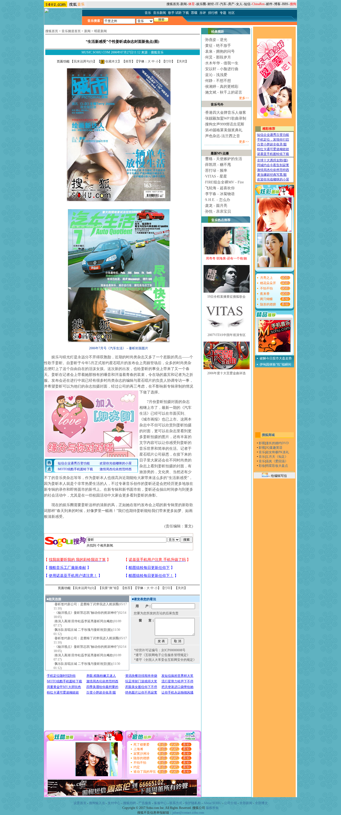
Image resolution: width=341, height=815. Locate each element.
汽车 (223, 4)
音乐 (262, 452)
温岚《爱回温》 (277, 461)
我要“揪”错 (109, 588)
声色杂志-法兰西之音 (222, 136)
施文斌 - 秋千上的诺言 (223, 92)
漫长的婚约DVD (277, 443)
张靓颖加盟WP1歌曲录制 (225, 118)
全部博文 (261, 803)
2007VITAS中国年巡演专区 (227, 335)
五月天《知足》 (277, 457)
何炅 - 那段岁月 (218, 57)
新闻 (183, 4)
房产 (231, 4)
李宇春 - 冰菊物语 (220, 194)
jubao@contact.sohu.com (188, 812)
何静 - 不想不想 (218, 81)
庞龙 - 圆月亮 (216, 206)
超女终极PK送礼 (277, 452)
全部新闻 (245, 803)
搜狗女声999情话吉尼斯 (224, 124)
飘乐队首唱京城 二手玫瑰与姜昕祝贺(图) (83, 630)
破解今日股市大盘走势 (276, 358)
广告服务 (145, 803)
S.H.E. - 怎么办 (217, 200)
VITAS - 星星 (216, 176)
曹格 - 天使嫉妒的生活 (223, 159)
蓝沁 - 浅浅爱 (216, 75)
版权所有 (212, 808)
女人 (239, 4)
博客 (277, 4)
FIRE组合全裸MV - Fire (224, 182)
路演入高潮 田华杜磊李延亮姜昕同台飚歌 (84, 621)
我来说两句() (83, 61)
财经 (211, 4)
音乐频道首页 (71, 31)
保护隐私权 (193, 803)
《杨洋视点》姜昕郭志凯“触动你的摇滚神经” (86, 613)
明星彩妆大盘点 (277, 466)
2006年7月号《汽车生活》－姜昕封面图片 (118, 348)
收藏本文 (111, 61)
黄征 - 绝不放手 (218, 46)
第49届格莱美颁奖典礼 (223, 130)
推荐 (128, 61)
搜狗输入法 (97, 803)
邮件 (269, 4)
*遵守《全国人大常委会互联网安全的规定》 (165, 660)
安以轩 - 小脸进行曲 (221, 69)
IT (217, 4)
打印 (168, 61)
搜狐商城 (268, 435)
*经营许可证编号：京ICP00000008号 (159, 650)
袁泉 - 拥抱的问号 (220, 51)
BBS (285, 4)
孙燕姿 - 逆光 (216, 40)
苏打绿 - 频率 (216, 171)
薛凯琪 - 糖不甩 (218, 165)
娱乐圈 (201, 4)
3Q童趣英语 (274, 447)
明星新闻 (100, 31)
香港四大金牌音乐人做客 (225, 113)
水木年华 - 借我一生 (221, 63)
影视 (262, 443)
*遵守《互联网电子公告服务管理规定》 (162, 655)
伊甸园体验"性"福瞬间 (275, 364)
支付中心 (114, 803)
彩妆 (262, 466)
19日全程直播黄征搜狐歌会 (226, 297)
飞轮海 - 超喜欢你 (220, 188)
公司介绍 (230, 803)
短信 (247, 4)
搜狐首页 (173, 4)
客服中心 (160, 803)
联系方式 (175, 803)
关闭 (182, 61)
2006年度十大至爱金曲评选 (226, 373)
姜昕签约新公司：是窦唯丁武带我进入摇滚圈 (87, 604)
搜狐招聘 (129, 803)
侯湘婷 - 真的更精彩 (221, 87)
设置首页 (80, 803)
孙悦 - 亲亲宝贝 (218, 211)
